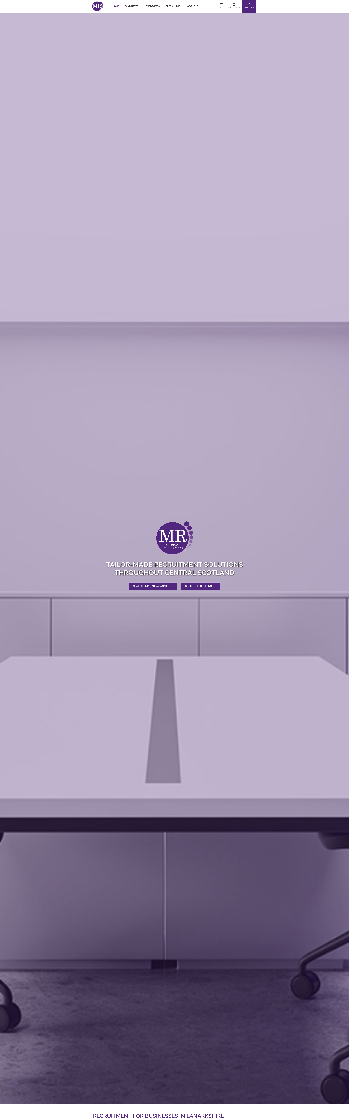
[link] (97, 6)
